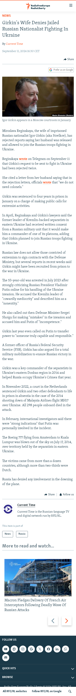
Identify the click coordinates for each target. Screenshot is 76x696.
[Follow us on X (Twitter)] (39, 649)
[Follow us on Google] (31, 649)
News (6, 16)
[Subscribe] (5, 657)
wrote (23, 159)
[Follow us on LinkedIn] (57, 649)
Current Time (14, 44)
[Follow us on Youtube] (5, 649)
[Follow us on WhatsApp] (65, 649)
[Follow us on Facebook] (48, 649)
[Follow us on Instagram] (22, 649)
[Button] (69, 59)
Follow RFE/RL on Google (47, 691)
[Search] (69, 691)
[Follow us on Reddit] (14, 649)
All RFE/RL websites (15, 691)
